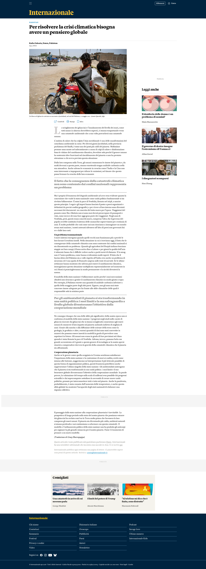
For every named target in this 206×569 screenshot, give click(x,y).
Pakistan (33, 22)
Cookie (130, 564)
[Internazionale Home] (39, 518)
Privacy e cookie (36, 543)
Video (32, 548)
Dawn (45, 43)
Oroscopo (83, 529)
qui (121, 445)
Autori (82, 543)
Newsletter (84, 548)
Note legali (123, 564)
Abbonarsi (160, 3)
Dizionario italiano (88, 525)
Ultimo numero (136, 534)
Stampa (72, 122)
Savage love (134, 529)
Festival (33, 539)
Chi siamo (34, 525)
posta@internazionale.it (97, 453)
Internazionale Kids (138, 539)
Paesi (81, 539)
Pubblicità (84, 534)
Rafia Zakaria (35, 43)
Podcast (133, 525)
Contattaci (34, 529)
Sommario (34, 534)
